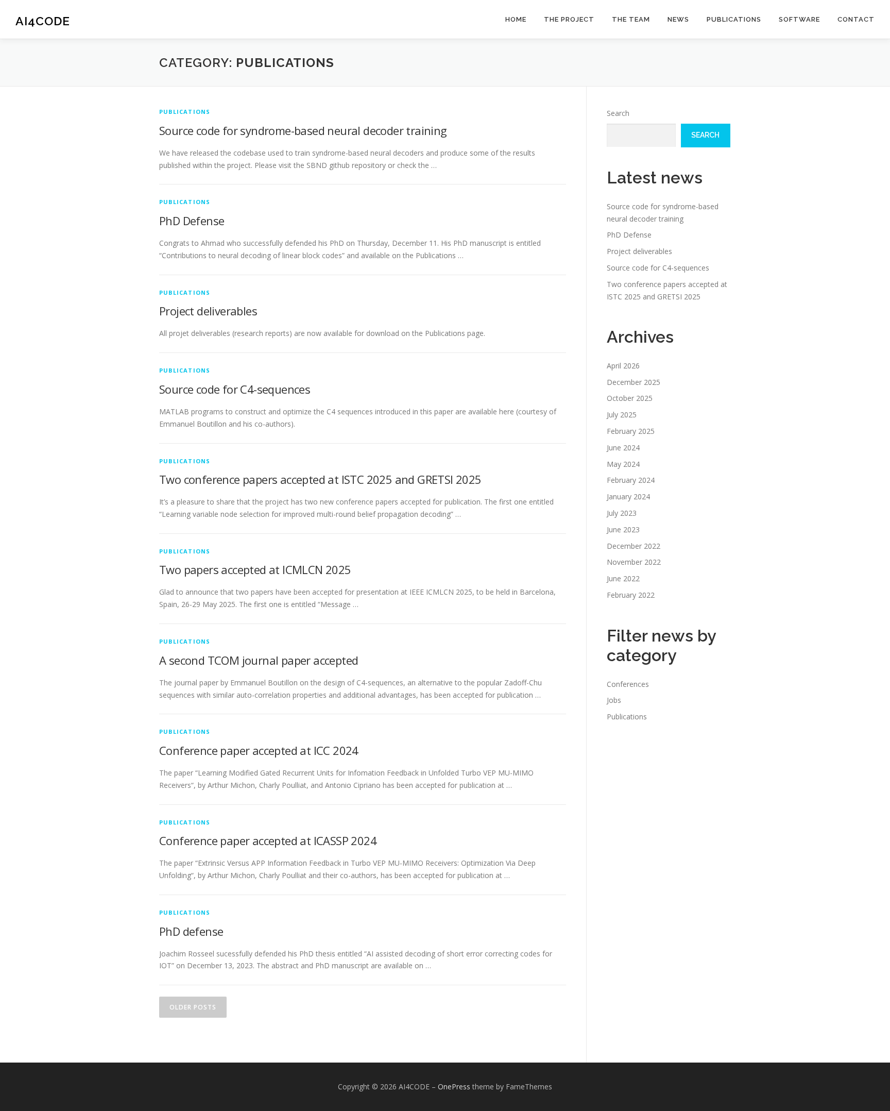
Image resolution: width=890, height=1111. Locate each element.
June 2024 (623, 447)
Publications (734, 19)
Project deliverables (208, 310)
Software (799, 19)
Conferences (628, 684)
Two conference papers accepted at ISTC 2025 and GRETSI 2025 (320, 479)
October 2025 (630, 398)
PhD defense (191, 931)
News (678, 19)
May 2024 (623, 464)
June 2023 (623, 529)
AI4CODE (42, 21)
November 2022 (634, 562)
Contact (856, 19)
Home (515, 19)
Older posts (192, 1007)
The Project (569, 19)
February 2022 (631, 595)
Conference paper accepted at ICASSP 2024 (267, 840)
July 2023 (622, 513)
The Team (631, 19)
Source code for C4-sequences (234, 389)
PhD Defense (191, 220)
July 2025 (622, 414)
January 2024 (628, 496)
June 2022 (623, 578)
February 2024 (631, 480)
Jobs (614, 700)
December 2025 (633, 382)
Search (618, 113)
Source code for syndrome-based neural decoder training (303, 130)
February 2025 (631, 431)
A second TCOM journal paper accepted (258, 660)
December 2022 (633, 546)
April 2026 (623, 366)
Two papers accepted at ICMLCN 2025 (255, 569)
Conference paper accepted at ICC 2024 (258, 750)
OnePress (454, 1086)
